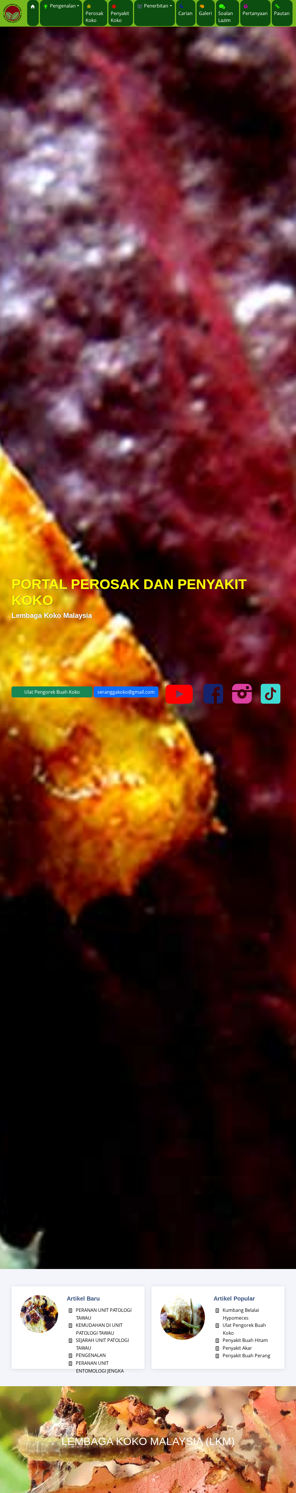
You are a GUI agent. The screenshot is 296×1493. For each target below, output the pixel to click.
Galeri (205, 13)
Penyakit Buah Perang (245, 1355)
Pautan (282, 13)
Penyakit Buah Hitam (244, 1340)
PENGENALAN (90, 1355)
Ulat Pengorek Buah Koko (52, 692)
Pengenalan (62, 6)
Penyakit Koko (120, 16)
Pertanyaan (255, 13)
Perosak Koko (94, 16)
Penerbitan (155, 6)
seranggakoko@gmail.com (126, 692)
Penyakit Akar (236, 1348)
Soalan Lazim (225, 16)
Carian (185, 13)
